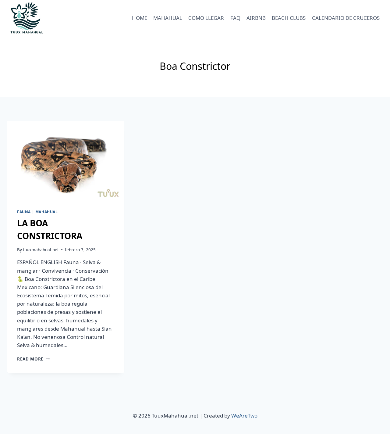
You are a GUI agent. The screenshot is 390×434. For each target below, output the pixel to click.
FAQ (235, 17)
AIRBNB (256, 17)
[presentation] (65, 160)
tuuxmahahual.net (41, 250)
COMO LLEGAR (206, 17)
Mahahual (46, 211)
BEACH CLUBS (289, 17)
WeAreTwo (244, 415)
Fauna (24, 211)
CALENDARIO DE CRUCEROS (346, 17)
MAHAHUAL (167, 17)
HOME (139, 17)
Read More (33, 359)
